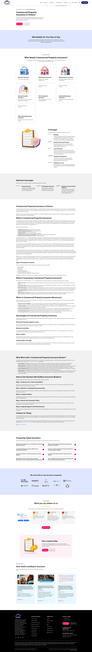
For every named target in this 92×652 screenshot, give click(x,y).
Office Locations (50, 630)
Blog (48, 624)
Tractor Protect (34, 630)
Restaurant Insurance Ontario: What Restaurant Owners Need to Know (46, 587)
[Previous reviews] (32, 517)
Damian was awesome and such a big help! (39, 517)
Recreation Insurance (35, 626)
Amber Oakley (38, 512)
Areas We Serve (50, 628)
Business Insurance (22, 9)
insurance (26, 237)
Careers (48, 618)
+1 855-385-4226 (23, 424)
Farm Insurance (34, 628)
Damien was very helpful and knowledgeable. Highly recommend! (53, 517)
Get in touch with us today (27, 422)
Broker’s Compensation (73, 648)
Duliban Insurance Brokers (32, 361)
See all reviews (20, 520)
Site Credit (75, 650)
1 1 (65, 512)
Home (17, 9)
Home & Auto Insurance (35, 622)
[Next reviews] (75, 517)
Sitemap (71, 650)
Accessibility (66, 648)
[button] (79, 2)
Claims (48, 622)
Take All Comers (56, 648)
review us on (26, 520)
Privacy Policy (51, 648)
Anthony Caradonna (53, 512)
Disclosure (61, 648)
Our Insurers (49, 626)
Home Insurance (34, 620)
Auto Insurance (34, 618)
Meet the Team (49, 632)
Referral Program (50, 620)
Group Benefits (34, 635)
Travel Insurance (34, 633)
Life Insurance (33, 631)
